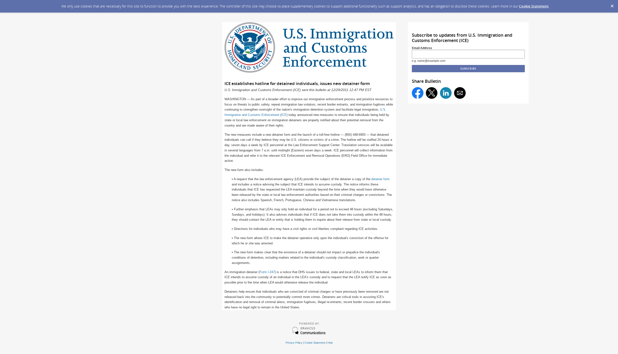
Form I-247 (267, 272)
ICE (284, 115)
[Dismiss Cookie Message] (612, 4)
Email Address (422, 48)
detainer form (380, 179)
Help (330, 342)
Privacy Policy (294, 342)
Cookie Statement (534, 6)
